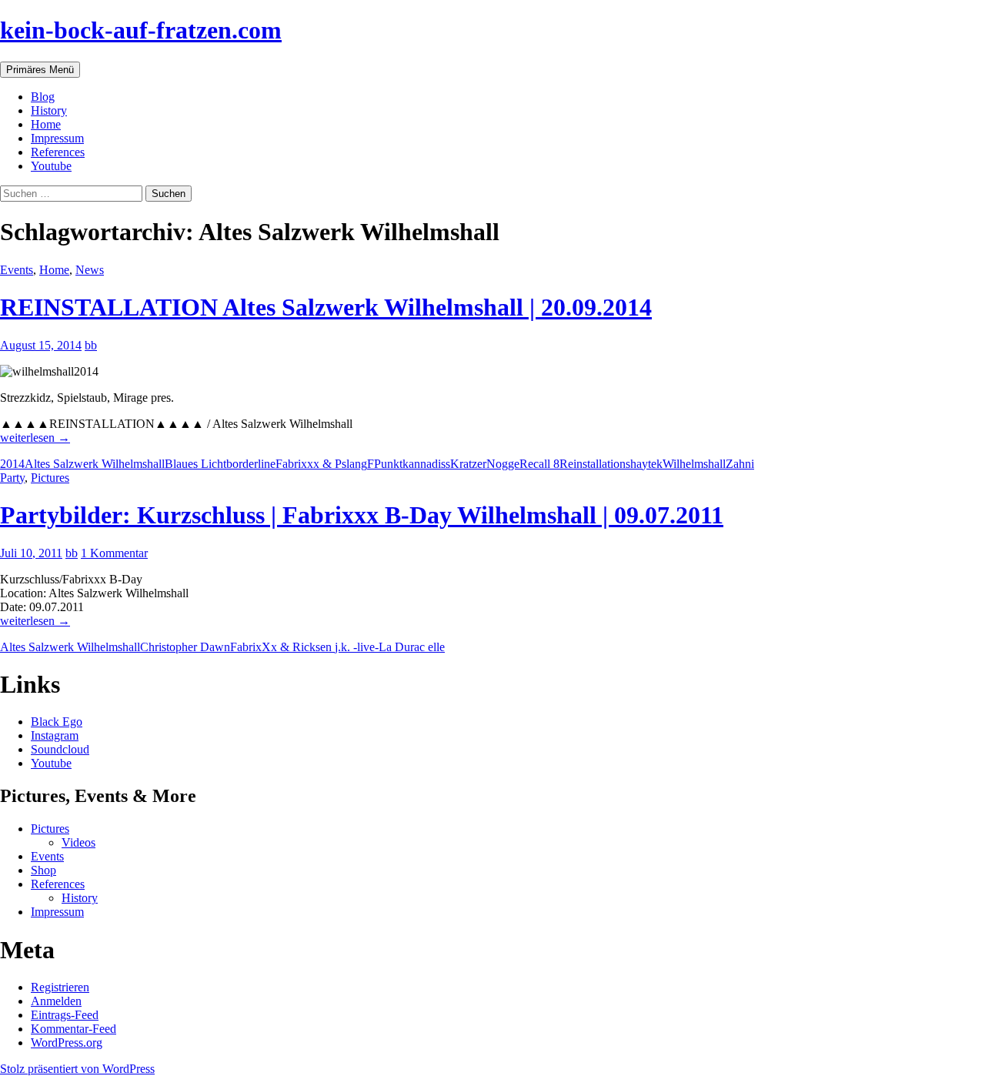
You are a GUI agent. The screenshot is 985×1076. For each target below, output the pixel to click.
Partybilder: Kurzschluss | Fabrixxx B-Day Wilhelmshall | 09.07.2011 (361, 515)
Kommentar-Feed (73, 1028)
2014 (12, 463)
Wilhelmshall (694, 463)
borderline (250, 463)
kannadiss (426, 463)
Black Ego (56, 721)
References (58, 152)
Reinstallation (592, 463)
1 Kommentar (114, 553)
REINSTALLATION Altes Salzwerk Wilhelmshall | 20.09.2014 (326, 307)
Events (16, 269)
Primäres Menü (40, 69)
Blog (43, 96)
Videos (78, 842)
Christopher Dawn (185, 646)
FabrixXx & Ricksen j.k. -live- (304, 646)
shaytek (644, 463)
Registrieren (60, 987)
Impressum (57, 138)
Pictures (50, 477)
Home (46, 124)
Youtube (51, 165)
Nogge (502, 463)
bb (91, 345)
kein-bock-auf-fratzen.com (141, 30)
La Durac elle (412, 646)
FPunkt (384, 463)
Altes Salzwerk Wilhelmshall (95, 463)
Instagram (54, 735)
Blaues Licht (195, 463)
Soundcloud (60, 749)
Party (12, 477)
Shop (43, 870)
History (49, 110)
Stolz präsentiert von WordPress (77, 1068)
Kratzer (468, 463)
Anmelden (56, 1000)
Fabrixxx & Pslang (321, 463)
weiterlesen (35, 437)
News (89, 269)
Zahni (740, 463)
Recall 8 (539, 463)
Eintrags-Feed (64, 1014)
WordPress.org (66, 1042)
